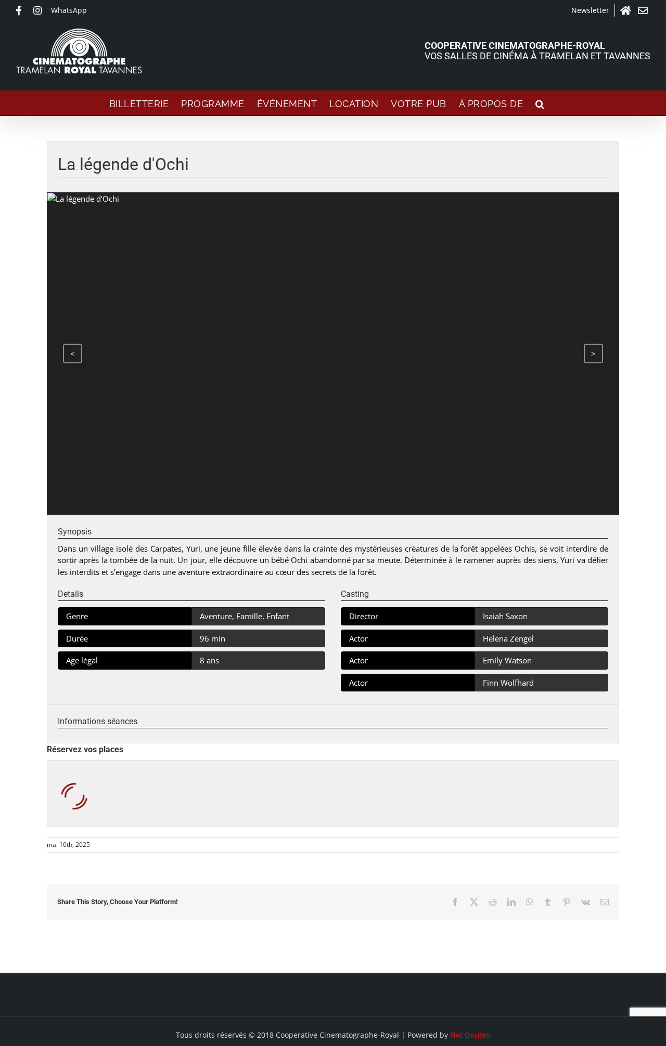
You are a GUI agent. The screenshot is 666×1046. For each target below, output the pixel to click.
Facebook (22, 10)
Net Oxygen (470, 1035)
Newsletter (590, 10)
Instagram (39, 10)
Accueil (626, 10)
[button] (540, 102)
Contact (644, 10)
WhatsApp (69, 10)
